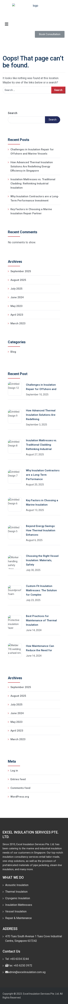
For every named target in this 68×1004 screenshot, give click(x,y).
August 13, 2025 (35, 510)
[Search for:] (27, 90)
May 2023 (16, 306)
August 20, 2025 (35, 484)
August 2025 (18, 280)
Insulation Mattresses (18, 905)
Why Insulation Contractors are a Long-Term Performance (42, 475)
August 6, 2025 (34, 540)
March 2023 (17, 323)
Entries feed (18, 779)
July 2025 (16, 288)
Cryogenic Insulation (17, 898)
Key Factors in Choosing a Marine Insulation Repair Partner (31, 211)
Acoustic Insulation (16, 885)
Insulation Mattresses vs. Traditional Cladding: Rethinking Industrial (41, 445)
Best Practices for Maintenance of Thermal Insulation (41, 620)
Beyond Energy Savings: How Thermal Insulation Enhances (40, 530)
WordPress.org (19, 796)
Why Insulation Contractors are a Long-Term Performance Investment (34, 198)
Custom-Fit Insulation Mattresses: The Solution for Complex (41, 590)
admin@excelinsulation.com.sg (27, 972)
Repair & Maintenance (18, 918)
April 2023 (16, 314)
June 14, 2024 (33, 630)
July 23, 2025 (33, 600)
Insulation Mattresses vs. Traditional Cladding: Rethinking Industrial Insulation (32, 183)
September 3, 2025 (36, 424)
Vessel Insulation (16, 911)
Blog (13, 351)
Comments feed (20, 788)
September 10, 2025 (37, 394)
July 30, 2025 (33, 570)
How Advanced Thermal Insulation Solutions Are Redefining (40, 415)
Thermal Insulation (16, 891)
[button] (34, 24)
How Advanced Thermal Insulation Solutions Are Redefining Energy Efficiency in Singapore (31, 166)
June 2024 (17, 297)
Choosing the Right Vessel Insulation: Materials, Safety (42, 560)
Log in (14, 770)
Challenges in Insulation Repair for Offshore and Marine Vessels (32, 151)
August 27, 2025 (35, 454)
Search (12, 113)
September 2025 (20, 271)
